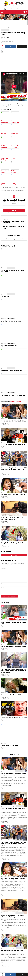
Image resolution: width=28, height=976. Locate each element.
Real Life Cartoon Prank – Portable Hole (13, 395)
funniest (7, 189)
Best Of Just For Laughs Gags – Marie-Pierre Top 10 (13, 271)
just (13, 190)
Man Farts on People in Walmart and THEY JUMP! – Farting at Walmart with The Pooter (14, 469)
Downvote (21, 238)
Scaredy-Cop (5, 296)
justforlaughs (20, 190)
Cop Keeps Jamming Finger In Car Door (13, 494)
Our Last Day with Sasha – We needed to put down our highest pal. (13, 518)
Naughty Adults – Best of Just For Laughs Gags (13, 623)
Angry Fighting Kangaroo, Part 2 (11, 321)
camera (6, 187)
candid (11, 187)
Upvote (6, 238)
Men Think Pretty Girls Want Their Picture (5, 21)
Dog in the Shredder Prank (9, 346)
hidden (22, 189)
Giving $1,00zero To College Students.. (12, 543)
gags (17, 189)
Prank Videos (11, 268)
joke (9, 190)
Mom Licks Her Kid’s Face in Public (11, 695)
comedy (17, 187)
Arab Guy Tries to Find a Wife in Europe (19, 21)
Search (26, 12)
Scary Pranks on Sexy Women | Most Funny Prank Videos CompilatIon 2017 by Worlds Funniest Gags (14, 670)
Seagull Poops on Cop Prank (9, 746)
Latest (4, 9)
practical (9, 192)
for (3, 189)
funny (12, 189)
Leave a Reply (14, 555)
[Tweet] (22, 974)
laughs (3, 192)
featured (23, 187)
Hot (3, 453)
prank (15, 192)
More (9, 785)
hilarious (4, 190)
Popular (2, 606)
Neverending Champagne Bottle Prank (13, 370)
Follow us (24, 12)
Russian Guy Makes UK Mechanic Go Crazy (14, 718)
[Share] (10, 974)
